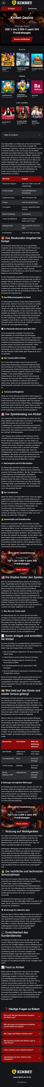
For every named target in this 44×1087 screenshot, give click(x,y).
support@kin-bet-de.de (22, 1077)
